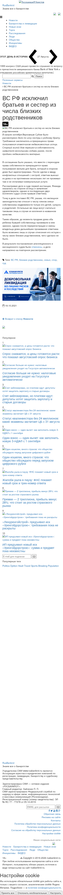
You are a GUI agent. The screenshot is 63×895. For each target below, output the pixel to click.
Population (53, 565)
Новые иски (15, 26)
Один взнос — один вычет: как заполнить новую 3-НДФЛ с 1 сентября (30, 439)
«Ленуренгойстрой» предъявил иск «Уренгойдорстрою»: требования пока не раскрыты (30, 525)
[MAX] (55, 13)
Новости (13, 20)
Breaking (42, 565)
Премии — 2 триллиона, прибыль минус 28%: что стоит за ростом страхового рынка (29, 502)
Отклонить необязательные (32, 893)
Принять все (7, 893)
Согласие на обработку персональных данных (36, 830)
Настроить (55, 893)
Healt (20, 565)
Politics (6, 565)
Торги (12, 29)
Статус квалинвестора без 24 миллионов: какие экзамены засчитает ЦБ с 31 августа (31, 420)
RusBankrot (8, 5)
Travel (27, 565)
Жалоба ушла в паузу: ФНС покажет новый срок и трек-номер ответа (27, 481)
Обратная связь (52, 813)
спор (54, 259)
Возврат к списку (18, 318)
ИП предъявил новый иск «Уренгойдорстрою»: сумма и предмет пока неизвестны (28, 547)
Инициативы (15, 42)
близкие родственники (31, 259)
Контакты (56, 820)
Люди (12, 36)
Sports (34, 565)
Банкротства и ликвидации (23, 23)
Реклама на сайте (51, 817)
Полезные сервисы (12, 79)
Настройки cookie (51, 833)
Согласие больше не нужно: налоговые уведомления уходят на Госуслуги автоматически (29, 376)
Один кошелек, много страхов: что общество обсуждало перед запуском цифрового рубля (27, 460)
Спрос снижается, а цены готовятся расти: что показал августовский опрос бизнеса (31, 355)
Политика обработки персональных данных (37, 823)
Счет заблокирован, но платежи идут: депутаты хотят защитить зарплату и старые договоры (27, 399)
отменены (37, 246)
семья (47, 259)
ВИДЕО (13, 46)
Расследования (17, 33)
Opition (13, 565)
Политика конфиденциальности (44, 826)
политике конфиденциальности (44, 887)
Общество (14, 39)
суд (4, 263)
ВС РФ (14, 259)
